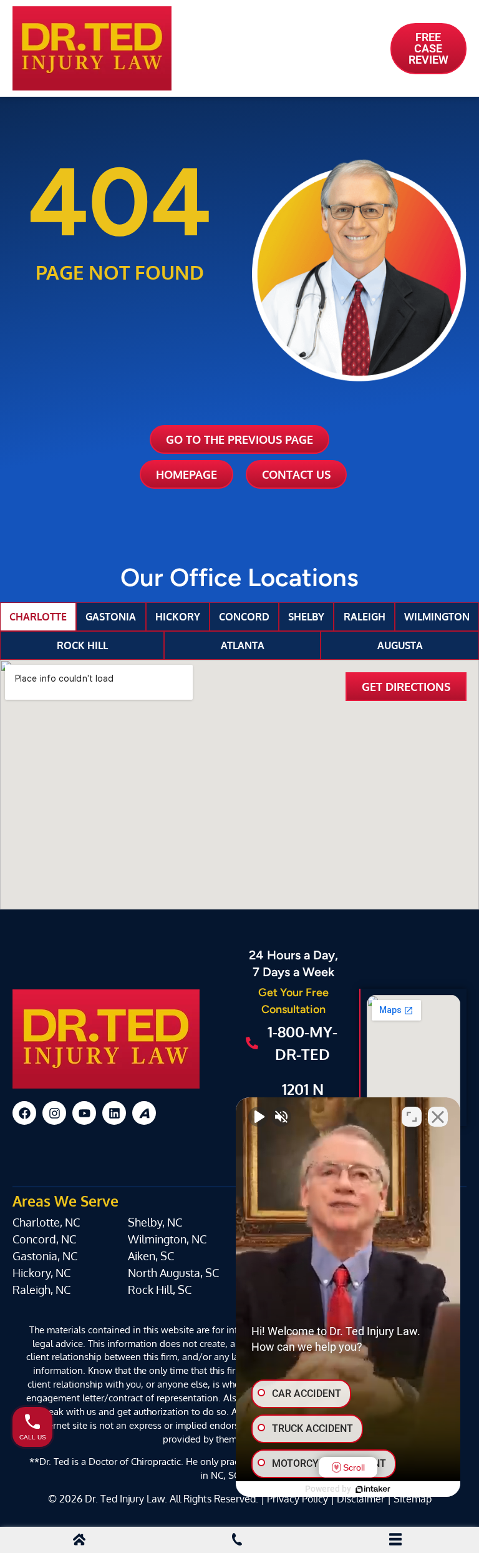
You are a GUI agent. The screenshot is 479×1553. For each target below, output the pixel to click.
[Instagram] (54, 1113)
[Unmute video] (258, 1117)
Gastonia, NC (44, 1256)
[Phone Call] (237, 1541)
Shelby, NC (155, 1222)
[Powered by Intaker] (373, 1489)
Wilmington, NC (167, 1239)
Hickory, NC (41, 1273)
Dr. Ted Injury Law (125, 1498)
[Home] (79, 1541)
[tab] (38, 616)
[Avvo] (144, 1113)
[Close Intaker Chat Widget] (438, 1117)
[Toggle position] (412, 1117)
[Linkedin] (114, 1113)
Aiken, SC (151, 1256)
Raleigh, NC (41, 1289)
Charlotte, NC (46, 1222)
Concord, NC (44, 1239)
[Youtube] (84, 1113)
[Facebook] (24, 1113)
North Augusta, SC (173, 1273)
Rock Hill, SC (159, 1289)
